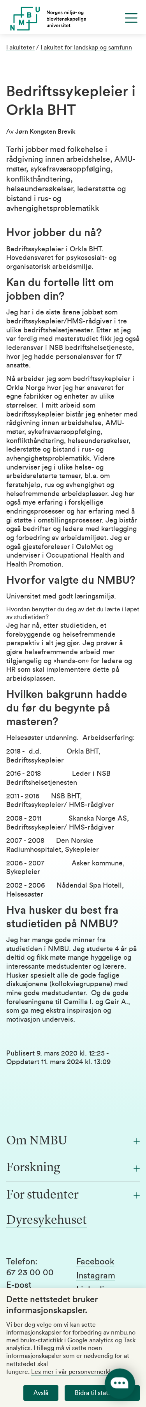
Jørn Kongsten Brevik (45, 132)
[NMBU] (73, 18)
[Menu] (131, 17)
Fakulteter (20, 47)
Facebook (95, 1261)
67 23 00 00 (30, 1272)
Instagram (95, 1275)
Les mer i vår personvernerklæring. (79, 1372)
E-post (19, 1285)
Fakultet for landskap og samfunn (86, 47)
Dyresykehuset (46, 1221)
